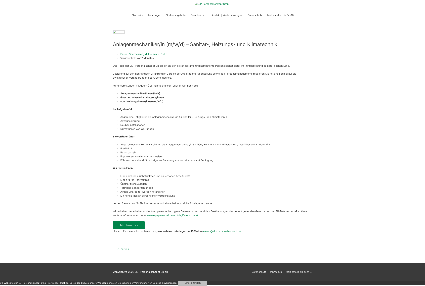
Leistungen (154, 15)
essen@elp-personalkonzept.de (222, 231)
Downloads (197, 15)
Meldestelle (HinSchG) (280, 15)
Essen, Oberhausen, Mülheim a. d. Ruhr (143, 54)
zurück (123, 249)
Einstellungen (193, 282)
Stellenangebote (176, 15)
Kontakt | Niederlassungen (227, 15)
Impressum (276, 271)
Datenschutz (255, 15)
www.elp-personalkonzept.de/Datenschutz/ (172, 215)
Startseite (137, 15)
